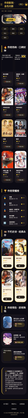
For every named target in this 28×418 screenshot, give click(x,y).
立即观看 (10, 20)
